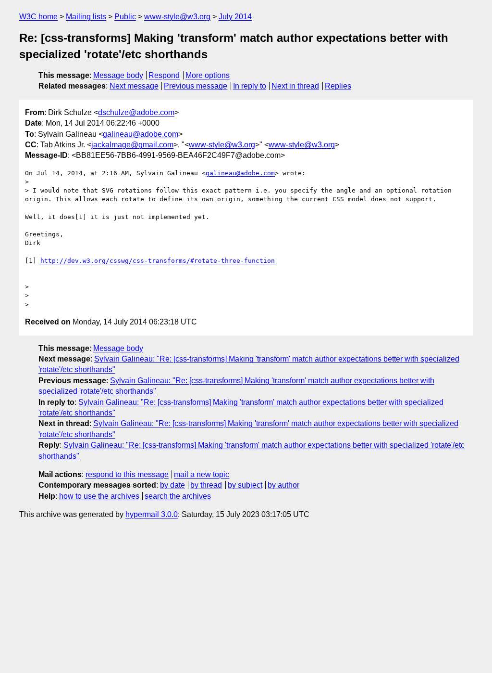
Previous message (195, 86)
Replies (338, 86)
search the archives (178, 496)
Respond (164, 75)
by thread (206, 485)
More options (207, 75)
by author (283, 485)
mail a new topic (201, 474)
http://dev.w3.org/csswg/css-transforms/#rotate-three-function (157, 260)
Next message (134, 86)
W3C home (38, 17)
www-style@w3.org (177, 17)
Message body (118, 75)
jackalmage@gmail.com (132, 145)
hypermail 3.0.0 (151, 514)
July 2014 (235, 17)
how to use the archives (99, 496)
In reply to (249, 86)
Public (125, 17)
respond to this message (127, 474)
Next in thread (295, 86)
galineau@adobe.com (140, 134)
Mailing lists (86, 17)
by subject (245, 485)
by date (172, 485)
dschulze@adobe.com (136, 112)
